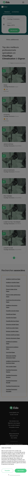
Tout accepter (21, 470)
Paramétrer (7, 470)
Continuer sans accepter (15, 474)
